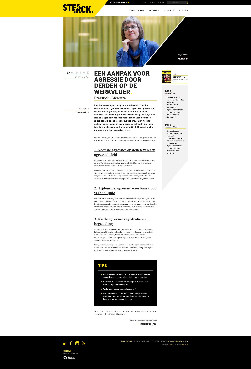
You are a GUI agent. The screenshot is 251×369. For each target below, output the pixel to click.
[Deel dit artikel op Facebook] (81, 73)
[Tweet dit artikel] (84, 73)
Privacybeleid (170, 341)
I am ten (170, 345)
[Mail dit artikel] (88, 73)
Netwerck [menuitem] (154, 10)
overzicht (83, 112)
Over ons (152, 2)
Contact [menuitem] (183, 10)
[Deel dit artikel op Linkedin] (77, 73)
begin (84, 108)
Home (144, 2)
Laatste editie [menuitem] (136, 10)
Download (82, 77)
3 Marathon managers (175, 138)
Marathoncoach (173, 115)
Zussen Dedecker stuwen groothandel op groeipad (175, 100)
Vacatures (160, 2)
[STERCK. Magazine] (78, 8)
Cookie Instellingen (182, 341)
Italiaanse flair (172, 117)
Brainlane (185, 345)
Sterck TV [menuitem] (169, 10)
